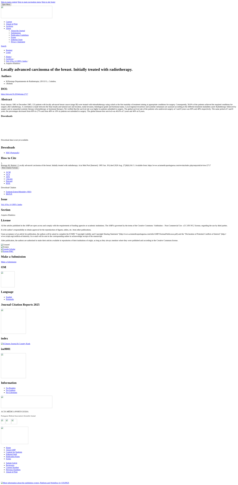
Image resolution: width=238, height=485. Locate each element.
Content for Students (14, 452)
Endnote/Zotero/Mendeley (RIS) (18, 192)
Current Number (12, 467)
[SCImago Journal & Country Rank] (15, 344)
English (9, 297)
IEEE (8, 183)
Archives (9, 26)
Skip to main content (9, 2)
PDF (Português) (12, 153)
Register (9, 50)
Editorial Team (16, 40)
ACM (8, 172)
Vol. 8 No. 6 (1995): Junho (17, 61)
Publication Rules (13, 457)
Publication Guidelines (20, 35)
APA (8, 177)
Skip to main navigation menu (29, 2)
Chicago (9, 179)
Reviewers (10, 465)
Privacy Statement (18, 42)
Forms (13, 37)
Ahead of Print (11, 24)
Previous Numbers (13, 470)
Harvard (9, 181)
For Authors (10, 390)
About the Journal (18, 31)
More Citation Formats (10, 168)
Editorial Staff (11, 454)
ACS (8, 174)
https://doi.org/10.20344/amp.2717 (14, 94)
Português (10, 299)
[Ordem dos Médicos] (8, 287)
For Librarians (11, 392)
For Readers (10, 388)
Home (8, 57)
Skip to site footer (48, 2)
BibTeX (9, 194)
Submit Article (11, 463)
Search (3, 46)
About (8, 28)
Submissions (16, 33)
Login (8, 52)
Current (9, 22)
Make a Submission (8, 262)
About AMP (11, 450)
